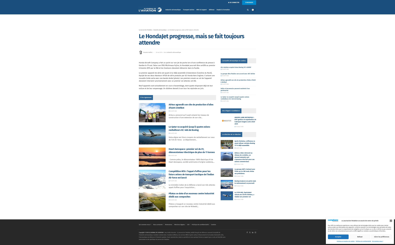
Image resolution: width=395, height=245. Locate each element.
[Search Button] (248, 10)
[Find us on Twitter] (250, 232)
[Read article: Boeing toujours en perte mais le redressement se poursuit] (227, 184)
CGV (188, 224)
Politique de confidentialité (363, 241)
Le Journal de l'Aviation (145, 30)
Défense (211, 10)
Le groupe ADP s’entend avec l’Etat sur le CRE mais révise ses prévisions (245, 171)
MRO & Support (201, 10)
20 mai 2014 (159, 52)
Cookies (213, 224)
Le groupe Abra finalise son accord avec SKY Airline (238, 74)
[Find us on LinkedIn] (252, 232)
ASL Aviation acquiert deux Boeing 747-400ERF (236, 67)
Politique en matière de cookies (346, 241)
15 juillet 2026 (239, 126)
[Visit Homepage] (151, 10)
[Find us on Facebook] (247, 232)
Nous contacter (158, 224)
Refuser (360, 237)
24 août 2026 (173, 133)
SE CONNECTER (234, 2)
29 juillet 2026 (239, 186)
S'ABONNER (249, 2)
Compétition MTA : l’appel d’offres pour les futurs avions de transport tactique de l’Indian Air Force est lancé (191, 174)
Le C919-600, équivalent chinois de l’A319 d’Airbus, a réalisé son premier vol (244, 194)
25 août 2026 (173, 111)
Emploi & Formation (223, 10)
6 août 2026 (238, 148)
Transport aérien (188, 10)
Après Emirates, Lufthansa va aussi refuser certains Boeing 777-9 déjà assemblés (245, 143)
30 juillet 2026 (239, 164)
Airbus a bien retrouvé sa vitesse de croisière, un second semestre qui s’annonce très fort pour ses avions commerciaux (244, 157)
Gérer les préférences (381, 237)
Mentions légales (179, 224)
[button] (391, 221)
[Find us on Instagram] (255, 232)
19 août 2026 (173, 181)
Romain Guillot (147, 52)
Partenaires (168, 224)
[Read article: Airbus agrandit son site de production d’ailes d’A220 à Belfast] (152, 112)
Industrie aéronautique (173, 10)
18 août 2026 (173, 200)
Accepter (338, 237)
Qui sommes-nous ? (377, 241)
